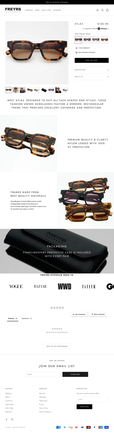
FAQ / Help (9, 408)
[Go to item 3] (23, 90)
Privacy (41, 404)
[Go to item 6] (44, 90)
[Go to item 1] (8, 90)
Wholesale (42, 397)
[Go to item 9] (65, 90)
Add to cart (92, 60)
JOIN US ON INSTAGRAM (57, 346)
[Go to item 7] (51, 90)
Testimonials (43, 401)
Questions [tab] (25, 318)
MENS (37, 10)
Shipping (8, 393)
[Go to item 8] (58, 90)
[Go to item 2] (15, 90)
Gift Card (8, 412)
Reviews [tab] (11, 318)
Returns (7, 397)
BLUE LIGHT (46, 10)
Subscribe (75, 374)
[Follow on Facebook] (6, 419)
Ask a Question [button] (80, 314)
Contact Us (8, 401)
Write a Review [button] (99, 314)
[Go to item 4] (30, 90)
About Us (42, 393)
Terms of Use (43, 408)
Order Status (9, 404)
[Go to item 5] (37, 90)
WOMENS (29, 10)
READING (57, 10)
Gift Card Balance (45, 412)
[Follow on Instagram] (12, 419)
